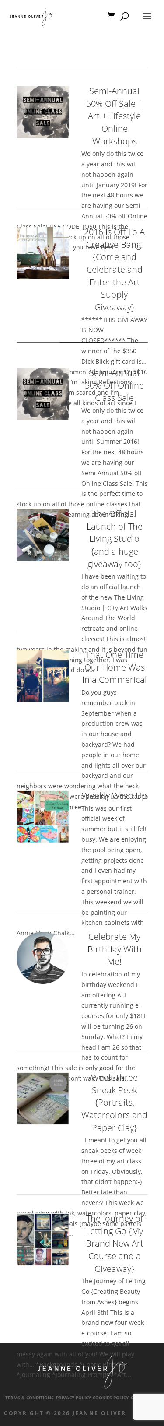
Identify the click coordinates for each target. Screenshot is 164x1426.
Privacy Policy (73, 1398)
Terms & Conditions (29, 1398)
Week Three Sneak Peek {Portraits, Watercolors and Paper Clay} (114, 1102)
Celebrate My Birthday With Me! (114, 949)
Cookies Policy (111, 1398)
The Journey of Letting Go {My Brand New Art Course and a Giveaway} (114, 1243)
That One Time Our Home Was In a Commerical (114, 667)
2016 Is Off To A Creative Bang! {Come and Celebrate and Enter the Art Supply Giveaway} (114, 269)
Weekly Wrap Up (114, 795)
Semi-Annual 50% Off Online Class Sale (114, 385)
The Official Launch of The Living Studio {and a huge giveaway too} (115, 539)
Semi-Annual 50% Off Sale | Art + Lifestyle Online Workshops (114, 116)
